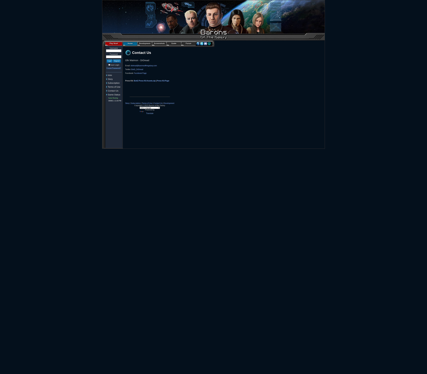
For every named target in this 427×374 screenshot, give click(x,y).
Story (110, 79)
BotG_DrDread (137, 69)
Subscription (114, 83)
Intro (110, 75)
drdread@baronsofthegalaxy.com (144, 66)
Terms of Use (114, 87)
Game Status (114, 95)
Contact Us (113, 91)
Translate (149, 113)
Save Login (114, 65)
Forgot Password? (114, 68)
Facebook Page (140, 73)
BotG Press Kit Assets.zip (144, 81)
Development (169, 103)
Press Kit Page (163, 81)
